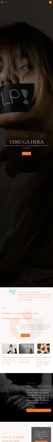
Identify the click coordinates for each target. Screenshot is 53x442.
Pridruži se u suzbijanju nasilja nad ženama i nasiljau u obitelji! (43, 363)
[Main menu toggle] (50, 2)
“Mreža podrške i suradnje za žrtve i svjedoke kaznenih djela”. (41, 435)
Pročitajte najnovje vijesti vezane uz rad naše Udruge (9, 362)
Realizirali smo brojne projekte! (24, 361)
